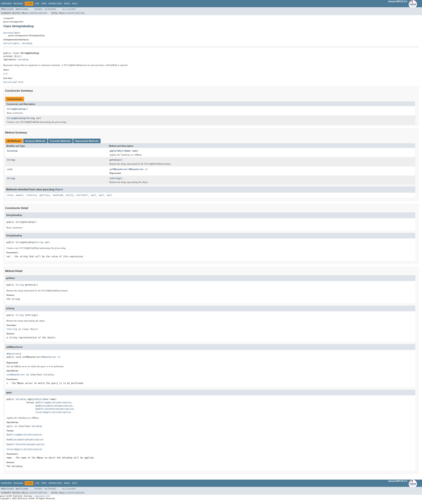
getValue (114, 160)
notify (70, 195)
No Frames (50, 9)
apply (112, 150)
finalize (31, 195)
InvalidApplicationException (53, 412)
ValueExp (27, 43)
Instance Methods (35, 141)
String (31, 118)
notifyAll (82, 195)
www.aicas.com (42, 496)
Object (18, 56)
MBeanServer (136, 169)
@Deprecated (13, 353)
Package (18, 3)
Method (43, 13)
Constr (33, 13)
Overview (6, 3)
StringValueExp (16, 109)
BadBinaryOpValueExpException (53, 405)
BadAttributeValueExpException (54, 409)
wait (93, 195)
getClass (44, 195)
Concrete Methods (60, 141)
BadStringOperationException (53, 402)
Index (67, 3)
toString (114, 178)
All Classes (69, 9)
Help (74, 3)
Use (37, 3)
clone (9, 195)
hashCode (58, 195)
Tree (43, 3)
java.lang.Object (11, 32)
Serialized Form (13, 82)
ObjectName (124, 150)
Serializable (11, 43)
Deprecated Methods (87, 141)
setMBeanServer (118, 169)
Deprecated (55, 3)
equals (20, 195)
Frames (38, 9)
